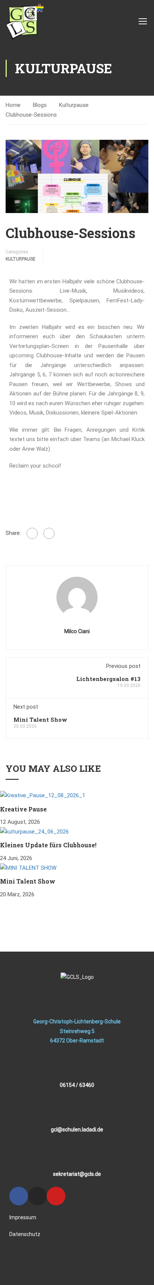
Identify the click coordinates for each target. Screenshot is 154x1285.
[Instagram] (37, 1196)
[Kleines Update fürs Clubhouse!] (34, 831)
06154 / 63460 (77, 1085)
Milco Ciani (77, 631)
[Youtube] (56, 1196)
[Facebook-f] (18, 1196)
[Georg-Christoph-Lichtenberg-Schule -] (25, 21)
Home (13, 105)
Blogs (40, 105)
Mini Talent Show (40, 719)
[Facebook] (32, 533)
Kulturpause (74, 105)
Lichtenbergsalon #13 (108, 678)
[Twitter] (49, 533)
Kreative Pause (23, 809)
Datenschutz (24, 1234)
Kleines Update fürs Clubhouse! (48, 845)
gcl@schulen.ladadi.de (77, 1130)
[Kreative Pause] (42, 795)
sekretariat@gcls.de (77, 1174)
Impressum (22, 1217)
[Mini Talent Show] (28, 868)
